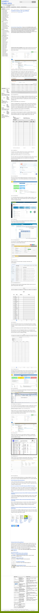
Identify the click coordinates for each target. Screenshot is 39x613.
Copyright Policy (16, 609)
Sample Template (17, 610)
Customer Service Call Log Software (16, 27)
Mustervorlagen (33, 610)
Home (12, 9)
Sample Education (5, 27)
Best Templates (12, 610)
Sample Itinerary (4, 44)
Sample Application (5, 16)
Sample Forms (4, 39)
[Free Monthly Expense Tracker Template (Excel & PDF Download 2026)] (4, 113)
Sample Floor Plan (5, 37)
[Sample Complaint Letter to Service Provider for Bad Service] (16, 601)
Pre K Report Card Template (20, 561)
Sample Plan (4, 52)
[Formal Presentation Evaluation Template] (16, 596)
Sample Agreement (5, 12)
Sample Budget (4, 19)
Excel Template (23, 610)
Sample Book (4, 18)
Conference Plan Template (30, 590)
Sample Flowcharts (5, 38)
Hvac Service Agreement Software (12, 520)
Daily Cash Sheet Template (31, 595)
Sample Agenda (4, 10)
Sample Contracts (5, 25)
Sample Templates (16, 9)
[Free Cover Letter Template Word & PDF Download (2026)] (4, 92)
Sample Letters (4, 46)
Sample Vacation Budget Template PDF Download (21, 521)
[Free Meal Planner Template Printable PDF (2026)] (4, 106)
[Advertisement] (24, 20)
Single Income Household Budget (25, 520)
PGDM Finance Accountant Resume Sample (30, 520)
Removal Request (25, 609)
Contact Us (12, 609)
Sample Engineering (5, 30)
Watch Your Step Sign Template (31, 578)
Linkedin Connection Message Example (22, 554)
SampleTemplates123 (14, 549)
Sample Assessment (5, 17)
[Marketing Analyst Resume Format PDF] (16, 591)
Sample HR (4, 40)
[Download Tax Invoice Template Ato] (16, 586)
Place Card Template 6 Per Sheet (21, 565)
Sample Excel (4, 34)
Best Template (28, 610)
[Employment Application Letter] (16, 580)
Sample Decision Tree (5, 26)
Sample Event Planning (5, 31)
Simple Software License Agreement (16, 520)
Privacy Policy (21, 609)
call (12, 552)
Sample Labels (4, 45)
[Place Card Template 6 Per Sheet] (13, 567)
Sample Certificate (5, 22)
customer (15, 552)
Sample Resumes (5, 53)
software (17, 552)
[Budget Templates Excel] (13, 560)
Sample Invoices (4, 43)
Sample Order (4, 51)
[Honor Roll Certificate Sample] (16, 606)
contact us (15, 550)
